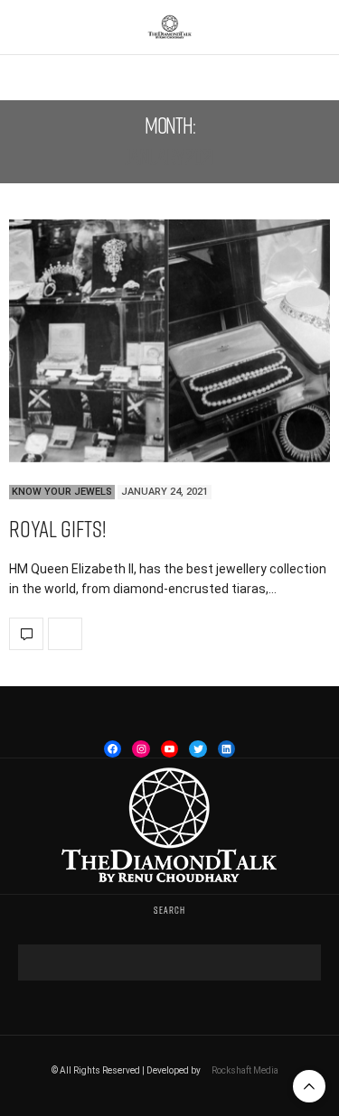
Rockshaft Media (245, 1070)
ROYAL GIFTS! (57, 528)
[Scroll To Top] (309, 1086)
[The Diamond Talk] (170, 27)
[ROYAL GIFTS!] (169, 340)
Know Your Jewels (62, 492)
